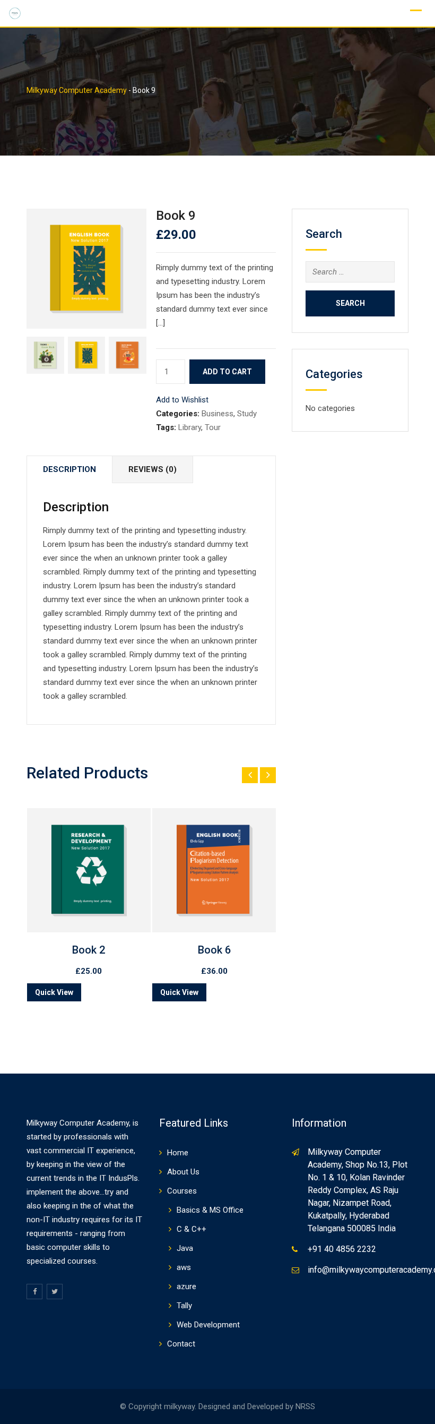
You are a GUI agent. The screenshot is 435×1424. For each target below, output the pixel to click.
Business (217, 413)
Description (69, 469)
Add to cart (227, 371)
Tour (213, 427)
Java (185, 1248)
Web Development (208, 1324)
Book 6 (214, 949)
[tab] (69, 469)
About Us (183, 1172)
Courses (182, 1191)
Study (247, 413)
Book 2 (88, 949)
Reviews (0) (152, 469)
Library (189, 427)
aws (184, 1267)
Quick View (54, 992)
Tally (184, 1305)
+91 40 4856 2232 (342, 1249)
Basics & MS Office (210, 1210)
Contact (181, 1344)
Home (177, 1152)
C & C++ (191, 1229)
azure (186, 1286)
